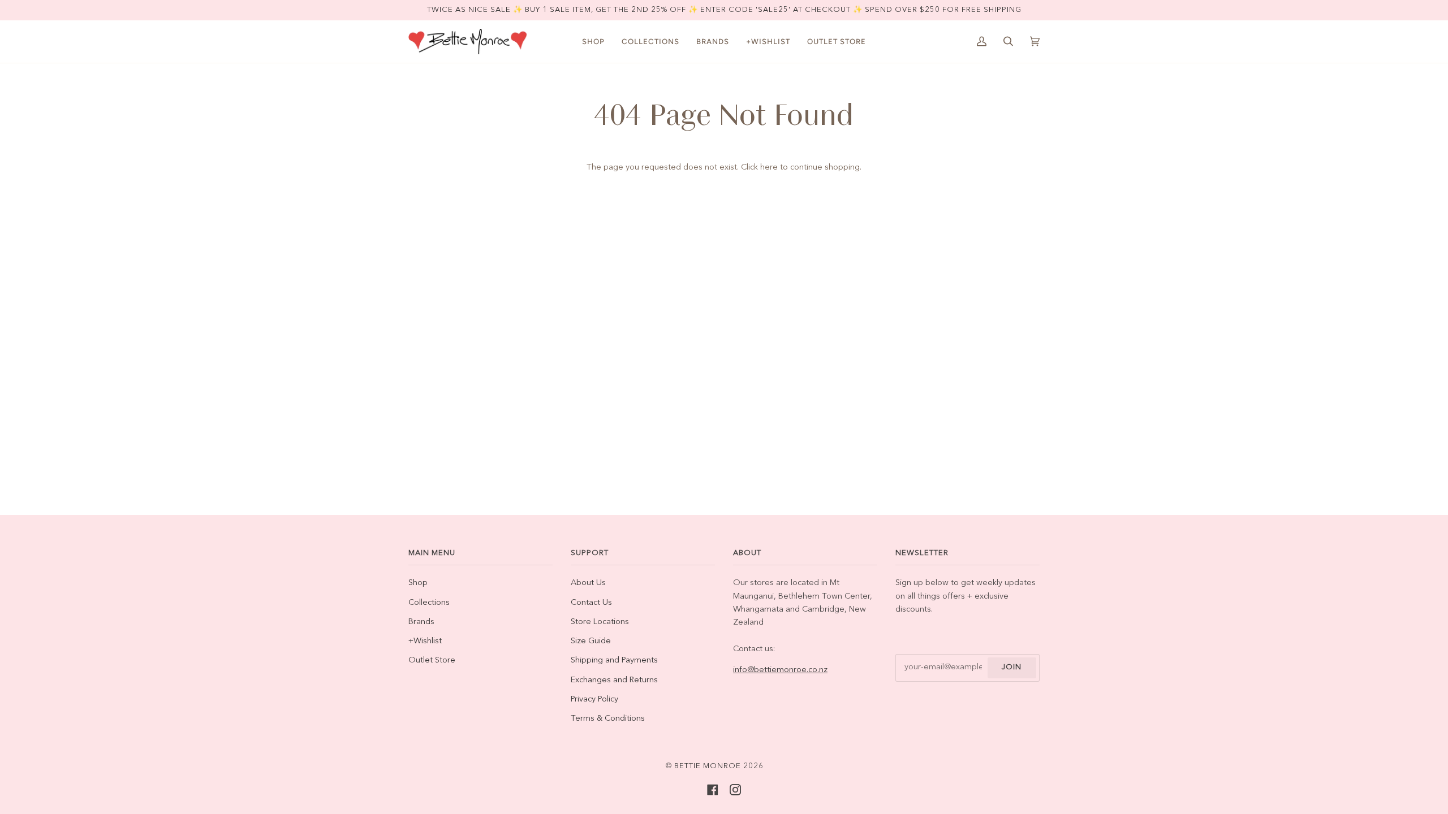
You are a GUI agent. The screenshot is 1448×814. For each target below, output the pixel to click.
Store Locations (600, 622)
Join (1012, 667)
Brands (421, 622)
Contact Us (591, 603)
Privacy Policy (594, 699)
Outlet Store (431, 660)
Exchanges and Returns (614, 680)
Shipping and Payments (614, 660)
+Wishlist (425, 641)
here (769, 167)
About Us (588, 583)
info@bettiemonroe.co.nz (780, 670)
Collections (429, 603)
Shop (418, 583)
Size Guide (591, 641)
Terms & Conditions (608, 719)
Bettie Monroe (707, 766)
